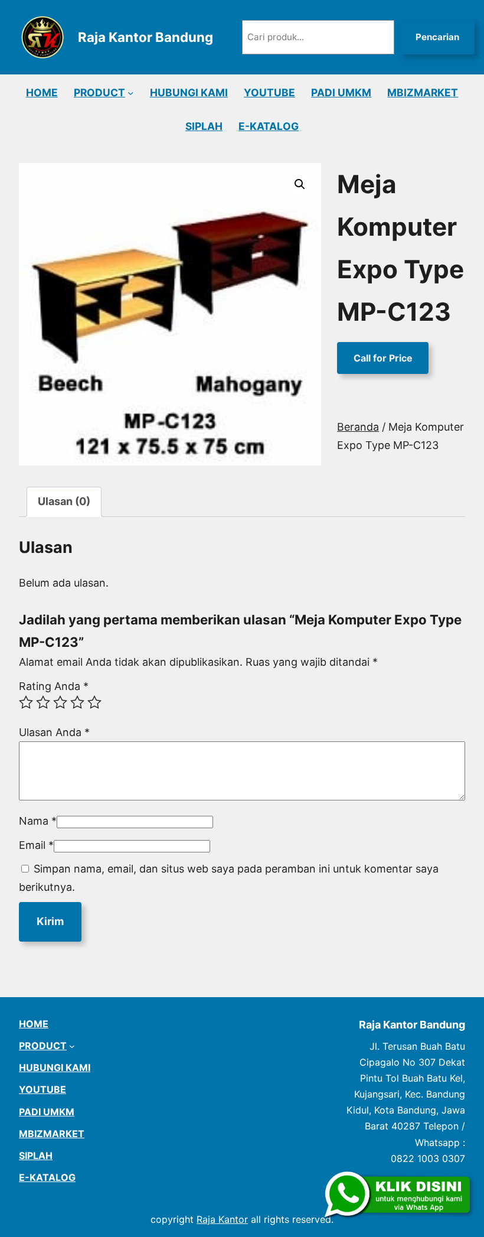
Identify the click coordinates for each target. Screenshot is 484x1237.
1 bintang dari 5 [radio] (26, 702)
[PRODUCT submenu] (130, 93)
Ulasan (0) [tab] (64, 501)
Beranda (358, 427)
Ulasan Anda (54, 732)
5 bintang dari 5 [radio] (94, 702)
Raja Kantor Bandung (145, 37)
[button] (299, 184)
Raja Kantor (222, 1219)
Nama (38, 821)
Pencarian (437, 37)
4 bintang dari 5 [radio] (77, 702)
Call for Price (383, 358)
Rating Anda (54, 686)
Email (36, 845)
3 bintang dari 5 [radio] (60, 702)
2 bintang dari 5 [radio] (43, 702)
